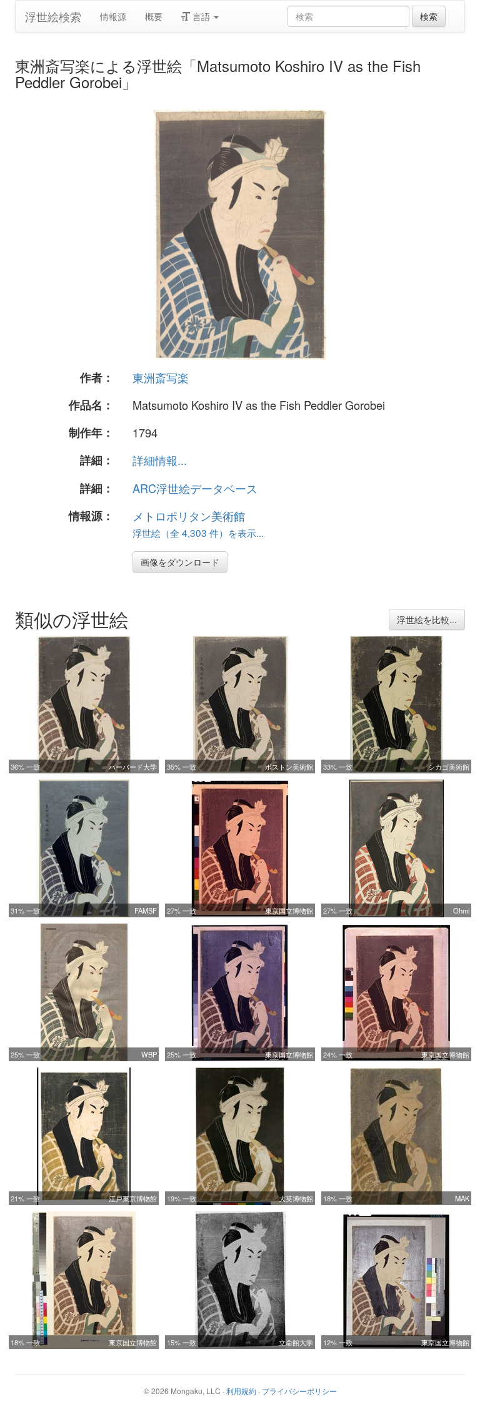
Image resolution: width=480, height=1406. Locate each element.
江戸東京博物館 (133, 1198)
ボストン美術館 (289, 767)
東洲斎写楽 (160, 377)
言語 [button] (201, 16)
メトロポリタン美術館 (188, 515)
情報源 (113, 16)
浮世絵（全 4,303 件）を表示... (198, 532)
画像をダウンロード (180, 562)
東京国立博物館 (289, 910)
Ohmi (461, 910)
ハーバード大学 (133, 767)
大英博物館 (296, 1198)
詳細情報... (159, 460)
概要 (153, 16)
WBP (149, 1054)
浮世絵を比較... (427, 619)
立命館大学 (296, 1342)
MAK (462, 1198)
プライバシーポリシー (299, 1390)
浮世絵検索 (53, 16)
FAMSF (145, 910)
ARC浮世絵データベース (195, 488)
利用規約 (241, 1390)
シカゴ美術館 (448, 767)
